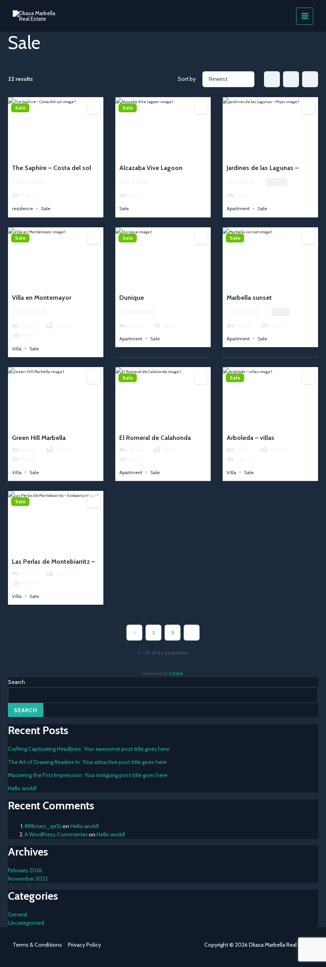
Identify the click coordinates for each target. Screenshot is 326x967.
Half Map (310, 79)
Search (16, 682)
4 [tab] (62, 152)
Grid (272, 79)
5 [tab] (70, 152)
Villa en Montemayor (41, 297)
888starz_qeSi (43, 826)
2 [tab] (48, 152)
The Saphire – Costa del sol (51, 168)
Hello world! (22, 788)
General (17, 914)
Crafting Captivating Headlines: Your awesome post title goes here (88, 748)
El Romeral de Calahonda (155, 437)
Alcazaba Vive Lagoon (150, 168)
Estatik (176, 673)
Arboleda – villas (250, 437)
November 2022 (28, 878)
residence (22, 208)
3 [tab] (55, 152)
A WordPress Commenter (56, 834)
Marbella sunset (249, 297)
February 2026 (25, 870)
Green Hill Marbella (39, 437)
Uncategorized (26, 922)
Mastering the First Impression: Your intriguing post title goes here (87, 775)
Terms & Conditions (37, 944)
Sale (20, 107)
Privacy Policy (84, 944)
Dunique (131, 297)
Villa (16, 348)
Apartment (238, 208)
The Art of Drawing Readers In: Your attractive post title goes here (87, 762)
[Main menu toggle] (304, 16)
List (291, 79)
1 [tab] (41, 152)
